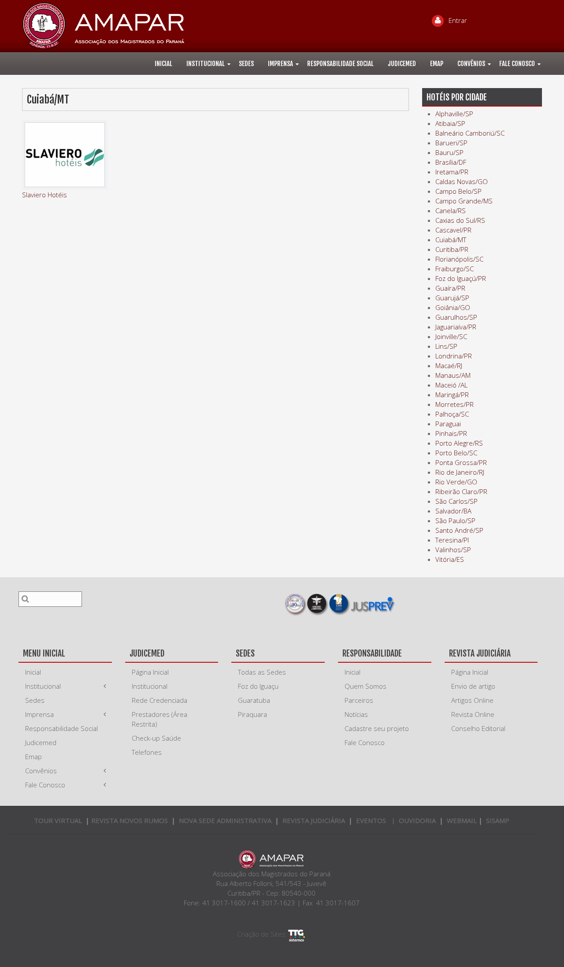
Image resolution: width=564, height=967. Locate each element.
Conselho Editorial (478, 728)
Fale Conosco (517, 63)
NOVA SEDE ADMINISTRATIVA (225, 820)
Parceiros (359, 700)
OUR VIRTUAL (58, 820)
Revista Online (472, 714)
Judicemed (402, 63)
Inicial (163, 63)
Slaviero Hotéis (44, 194)
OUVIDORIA (417, 820)
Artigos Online (472, 700)
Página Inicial (150, 672)
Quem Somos (365, 686)
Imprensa (280, 63)
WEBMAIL (462, 820)
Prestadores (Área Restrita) (159, 719)
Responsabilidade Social (340, 63)
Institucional (205, 63)
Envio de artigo (473, 686)
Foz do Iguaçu (258, 686)
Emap (436, 63)
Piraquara (252, 714)
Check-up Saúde (156, 738)
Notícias (356, 714)
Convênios (471, 63)
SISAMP (497, 820)
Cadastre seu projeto (377, 728)
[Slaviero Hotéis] (65, 154)
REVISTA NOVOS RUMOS (130, 820)
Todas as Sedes (262, 672)
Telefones (147, 752)
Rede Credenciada (159, 700)
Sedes (246, 63)
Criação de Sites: (262, 934)
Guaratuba (254, 700)
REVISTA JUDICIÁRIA (313, 820)
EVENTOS (371, 820)
